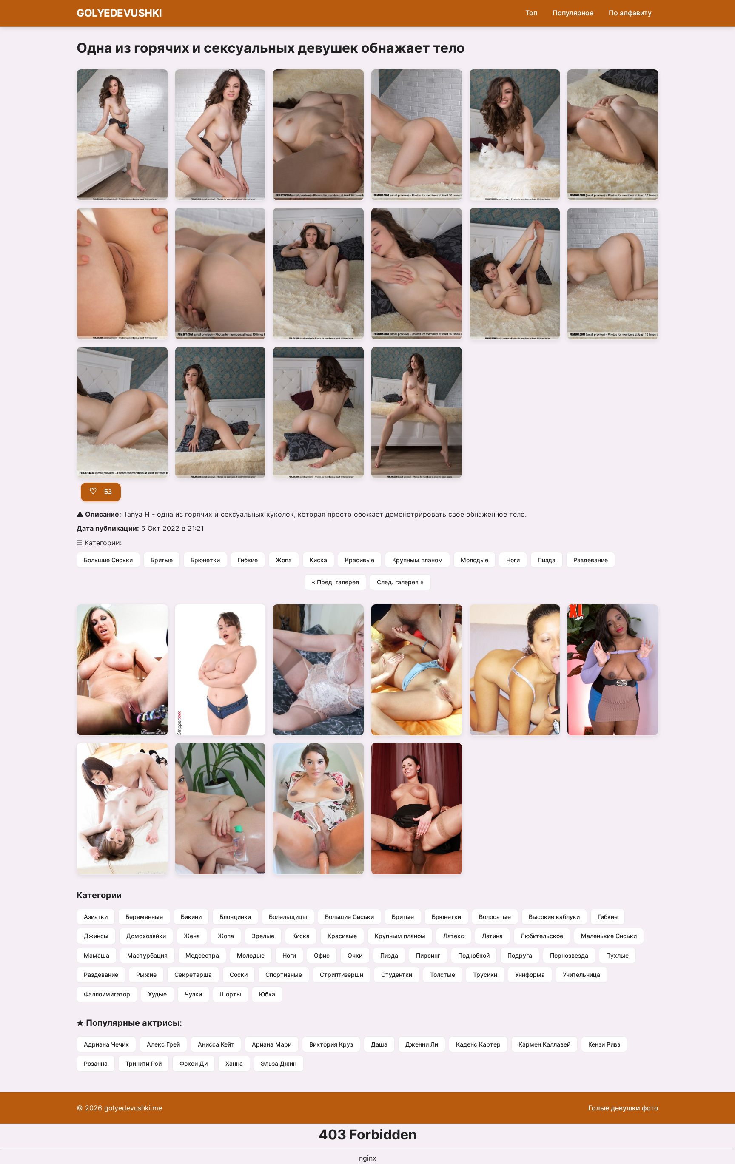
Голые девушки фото (623, 1108)
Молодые (474, 560)
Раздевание (590, 560)
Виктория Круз (331, 1044)
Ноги (513, 560)
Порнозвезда (569, 955)
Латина (492, 935)
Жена (192, 935)
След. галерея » (400, 582)
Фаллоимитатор (107, 994)
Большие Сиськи (108, 560)
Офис (322, 955)
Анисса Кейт (216, 1044)
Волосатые (495, 916)
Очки (355, 955)
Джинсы (96, 935)
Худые (157, 994)
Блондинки (235, 916)
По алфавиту (630, 13)
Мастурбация (147, 955)
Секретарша (193, 974)
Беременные (144, 916)
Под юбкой (474, 955)
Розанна (96, 1063)
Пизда (547, 560)
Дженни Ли (421, 1044)
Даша (379, 1044)
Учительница (581, 974)
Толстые (442, 974)
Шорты (230, 994)
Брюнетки (205, 560)
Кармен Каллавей (544, 1044)
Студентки (396, 974)
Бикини (191, 916)
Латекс (453, 935)
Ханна (234, 1063)
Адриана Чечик (106, 1044)
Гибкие (248, 560)
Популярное (573, 13)
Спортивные (283, 974)
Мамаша (96, 955)
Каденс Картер (478, 1044)
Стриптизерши (341, 974)
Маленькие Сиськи (609, 935)
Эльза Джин (278, 1063)
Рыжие (146, 974)
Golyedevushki (119, 13)
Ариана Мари (271, 1044)
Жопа (284, 560)
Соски (239, 974)
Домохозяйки (146, 935)
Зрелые (263, 935)
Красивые (359, 560)
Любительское (542, 935)
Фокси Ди (193, 1063)
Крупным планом (417, 560)
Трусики (485, 974)
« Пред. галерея (335, 582)
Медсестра (202, 955)
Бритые (162, 560)
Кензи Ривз (604, 1044)
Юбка (267, 994)
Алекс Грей (163, 1044)
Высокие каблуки (554, 916)
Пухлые (617, 955)
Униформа (530, 974)
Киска (318, 560)
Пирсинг (428, 955)
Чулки (193, 994)
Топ (531, 13)
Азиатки (96, 916)
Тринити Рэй (143, 1063)
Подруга (519, 955)
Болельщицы (288, 916)
